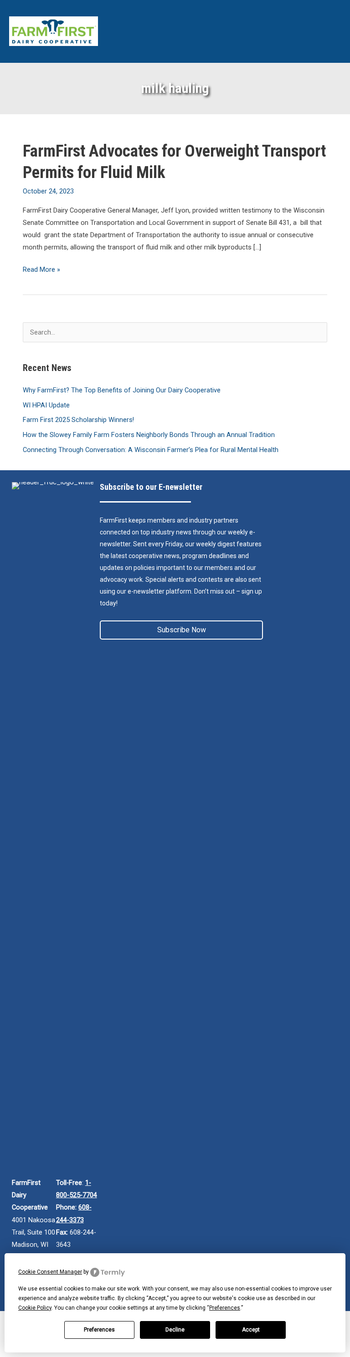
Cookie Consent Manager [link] (50, 1272)
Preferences (99, 1330)
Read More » (41, 270)
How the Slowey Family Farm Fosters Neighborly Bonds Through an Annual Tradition (149, 435)
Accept (251, 1330)
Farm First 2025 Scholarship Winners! (78, 420)
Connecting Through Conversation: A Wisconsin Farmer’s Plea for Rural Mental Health (150, 450)
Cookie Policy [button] (34, 1308)
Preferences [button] (224, 1308)
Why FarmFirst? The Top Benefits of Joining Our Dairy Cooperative (122, 390)
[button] (181, 630)
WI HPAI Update (46, 405)
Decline (175, 1330)
